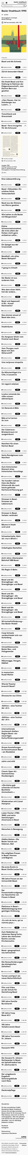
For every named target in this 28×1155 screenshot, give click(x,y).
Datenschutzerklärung (10, 1152)
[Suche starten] (24, 6)
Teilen (4, 172)
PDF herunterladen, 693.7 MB (12, 22)
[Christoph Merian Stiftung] (20, 1137)
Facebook (5, 1125)
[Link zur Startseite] (20, 2)
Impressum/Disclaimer (9, 1133)
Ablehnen (24, 1145)
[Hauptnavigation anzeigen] (3, 3)
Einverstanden (23, 1143)
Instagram (5, 1127)
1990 (8, 165)
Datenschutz (6, 1131)
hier (13, 1111)
